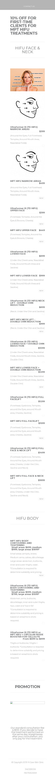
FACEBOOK (30, 769)
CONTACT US (29, 6)
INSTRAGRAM (30, 773)
